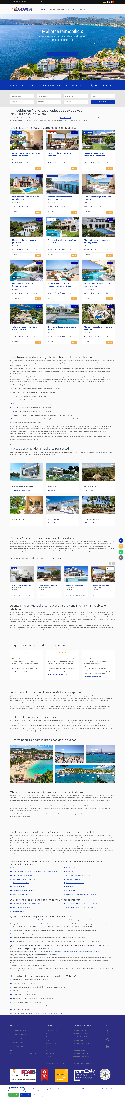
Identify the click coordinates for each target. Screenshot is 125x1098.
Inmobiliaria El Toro (78, 1047)
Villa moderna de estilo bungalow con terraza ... (22, 284)
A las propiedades (91, 523)
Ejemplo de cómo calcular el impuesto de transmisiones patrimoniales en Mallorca (72, 952)
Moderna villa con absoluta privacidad (24, 241)
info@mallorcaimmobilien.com (31, 2)
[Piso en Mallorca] (26, 505)
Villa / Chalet (49, 1033)
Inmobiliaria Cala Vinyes (80, 1040)
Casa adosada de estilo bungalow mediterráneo (94, 154)
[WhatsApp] (121, 552)
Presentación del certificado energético (78, 875)
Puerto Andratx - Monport (92, 333)
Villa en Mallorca (53, 486)
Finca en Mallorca (90, 486)
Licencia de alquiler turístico (54, 1060)
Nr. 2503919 (87, 255)
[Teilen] (121, 557)
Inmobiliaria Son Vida (79, 1060)
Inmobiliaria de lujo (51, 1030)
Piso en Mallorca (18, 519)
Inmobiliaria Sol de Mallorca (81, 1056)
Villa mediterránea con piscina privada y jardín (25, 197)
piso (58, 920)
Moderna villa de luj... (75, 585)
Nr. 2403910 (15, 255)
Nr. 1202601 (51, 168)
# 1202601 (96, 590)
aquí (61, 1013)
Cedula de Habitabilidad (73, 879)
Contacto (81, 9)
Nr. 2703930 (87, 298)
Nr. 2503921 (51, 298)
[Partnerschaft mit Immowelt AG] (61, 1075)
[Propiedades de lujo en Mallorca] (26, 472)
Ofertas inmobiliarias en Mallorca (62, 54)
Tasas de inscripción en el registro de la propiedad (82, 903)
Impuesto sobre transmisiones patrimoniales (26, 903)
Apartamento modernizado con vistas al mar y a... (62, 197)
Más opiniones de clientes (22, 672)
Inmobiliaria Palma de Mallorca (82, 1063)
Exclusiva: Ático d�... (101, 585)
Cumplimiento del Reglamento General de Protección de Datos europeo (35, 871)
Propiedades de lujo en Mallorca (23, 486)
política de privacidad (32, 1091)
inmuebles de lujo (65, 118)
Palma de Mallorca (46, 587)
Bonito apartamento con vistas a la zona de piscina (26, 154)
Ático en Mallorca (54, 519)
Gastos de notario (18, 911)
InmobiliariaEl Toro (94, 750)
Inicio (43, 9)
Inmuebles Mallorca (56, 9)
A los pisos (16, 523)
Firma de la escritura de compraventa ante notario (81, 894)
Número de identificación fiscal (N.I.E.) (24, 879)
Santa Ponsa (17, 159)
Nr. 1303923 (15, 168)
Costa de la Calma (90, 289)
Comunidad (69, 886)
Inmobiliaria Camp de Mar (80, 1037)
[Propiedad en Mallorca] (98, 505)
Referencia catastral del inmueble (23, 890)
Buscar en (102, 102)
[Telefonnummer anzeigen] (121, 540)
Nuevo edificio (50, 1053)
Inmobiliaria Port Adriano (80, 1053)
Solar (47, 1050)
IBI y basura (70, 871)
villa (38, 920)
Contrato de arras (18, 868)
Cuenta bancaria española (21, 883)
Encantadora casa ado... (22, 585)
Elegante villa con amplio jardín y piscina (62, 328)
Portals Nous (17, 587)
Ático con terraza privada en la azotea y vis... (97, 197)
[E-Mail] (121, 546)
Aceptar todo (13, 1095)
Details (38, 168)
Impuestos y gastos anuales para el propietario (80, 907)
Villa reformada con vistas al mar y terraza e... (24, 328)
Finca (47, 1040)
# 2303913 (15, 590)
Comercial (49, 1056)
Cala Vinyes (17, 289)
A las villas (52, 490)
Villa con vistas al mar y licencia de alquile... (98, 328)
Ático (47, 1047)
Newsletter (45, 2)
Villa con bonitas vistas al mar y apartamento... (98, 284)
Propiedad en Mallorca (91, 519)
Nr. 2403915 (51, 342)
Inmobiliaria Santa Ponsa (80, 1030)
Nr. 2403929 (15, 342)
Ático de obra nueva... (48, 585)
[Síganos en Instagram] (107, 1039)
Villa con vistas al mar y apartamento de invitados (59, 284)
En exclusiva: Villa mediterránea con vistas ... (62, 241)
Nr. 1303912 (51, 211)
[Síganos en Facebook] (107, 1032)
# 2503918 (69, 590)
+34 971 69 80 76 (15, 2)
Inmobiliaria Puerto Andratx (81, 1033)
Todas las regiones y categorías (55, 1063)
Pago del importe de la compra (22, 875)
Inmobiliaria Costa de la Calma (82, 1043)
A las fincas (89, 490)
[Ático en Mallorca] (62, 505)
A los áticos (53, 523)
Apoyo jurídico (70, 890)
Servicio (70, 9)
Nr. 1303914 (87, 211)
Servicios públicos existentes (75, 883)
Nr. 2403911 (51, 255)
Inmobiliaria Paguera (79, 1050)
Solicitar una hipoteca (19, 886)
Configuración (25, 1095)
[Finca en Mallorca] (98, 472)
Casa (47, 1037)
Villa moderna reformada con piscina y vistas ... (97, 241)
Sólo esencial (37, 1095)
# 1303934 (42, 590)
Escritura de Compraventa (74, 868)
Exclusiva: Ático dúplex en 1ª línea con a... (60, 154)
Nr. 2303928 (15, 211)
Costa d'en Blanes (54, 289)
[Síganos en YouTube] (107, 1046)
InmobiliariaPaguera (63, 750)
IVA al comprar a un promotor (22, 907)
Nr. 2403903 (15, 298)
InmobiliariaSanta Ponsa (18, 750)
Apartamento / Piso (51, 1043)
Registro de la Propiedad (20, 894)
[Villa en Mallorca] (62, 472)
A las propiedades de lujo (21, 490)
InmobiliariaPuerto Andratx (62, 770)
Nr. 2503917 (87, 342)
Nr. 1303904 (87, 168)
